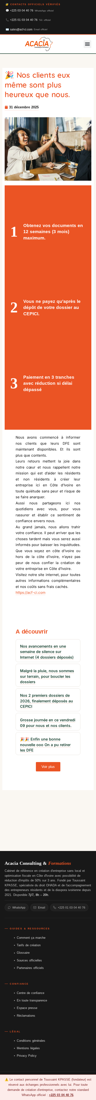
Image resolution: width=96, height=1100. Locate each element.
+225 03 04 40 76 (61, 1095)
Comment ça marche (31, 937)
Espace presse (27, 1008)
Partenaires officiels (30, 968)
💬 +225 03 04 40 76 (30, 10)
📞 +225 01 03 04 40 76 (28, 20)
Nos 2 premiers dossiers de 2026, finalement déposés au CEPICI (46, 701)
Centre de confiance (30, 993)
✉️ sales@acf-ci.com (26, 29)
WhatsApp (18, 907)
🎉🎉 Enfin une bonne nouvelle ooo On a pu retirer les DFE (45, 744)
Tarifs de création (29, 945)
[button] (87, 44)
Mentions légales (28, 1048)
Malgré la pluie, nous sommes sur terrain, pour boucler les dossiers (47, 676)
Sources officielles (29, 960)
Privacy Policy (27, 1055)
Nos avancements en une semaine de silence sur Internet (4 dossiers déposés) (47, 652)
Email (41, 907)
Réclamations (26, 1015)
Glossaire (23, 952)
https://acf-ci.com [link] (30, 592)
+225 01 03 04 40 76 (71, 907)
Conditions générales (31, 1040)
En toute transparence (32, 1000)
